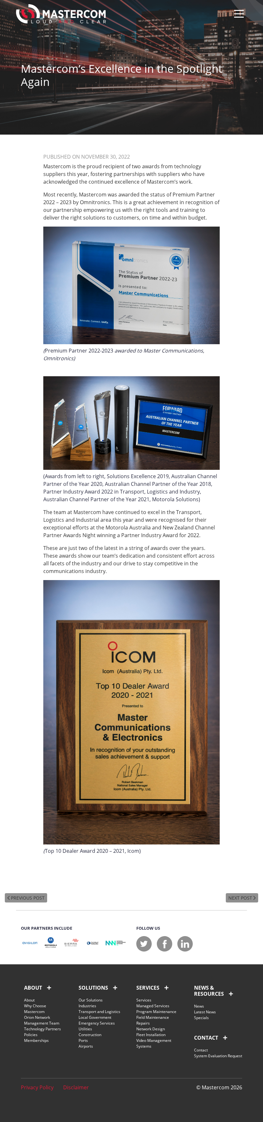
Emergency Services (97, 1023)
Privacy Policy (37, 1087)
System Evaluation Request (218, 1056)
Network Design (150, 1029)
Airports (86, 1046)
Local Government (95, 1017)
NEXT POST (240, 898)
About (29, 1000)
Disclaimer (76, 1087)
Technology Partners (42, 1029)
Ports (83, 1040)
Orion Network (37, 1017)
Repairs (143, 1023)
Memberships (36, 1040)
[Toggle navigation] (239, 14)
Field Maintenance (152, 1017)
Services (143, 1000)
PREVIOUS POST (27, 898)
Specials (201, 1017)
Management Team (41, 1023)
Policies (31, 1034)
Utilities (85, 1029)
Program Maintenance (156, 1011)
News (199, 1006)
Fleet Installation (150, 1034)
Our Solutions (91, 1000)
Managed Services (152, 1006)
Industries (87, 1006)
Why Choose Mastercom (35, 1008)
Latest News (205, 1012)
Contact (201, 1050)
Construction (90, 1034)
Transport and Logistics (99, 1011)
